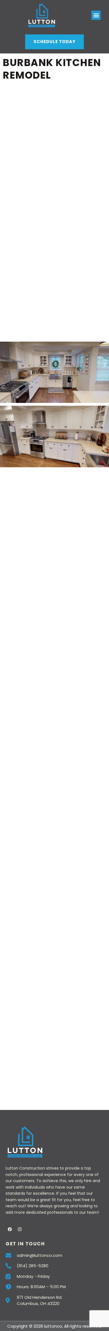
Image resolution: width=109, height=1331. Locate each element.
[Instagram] (19, 1229)
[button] (96, 15)
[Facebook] (10, 1229)
